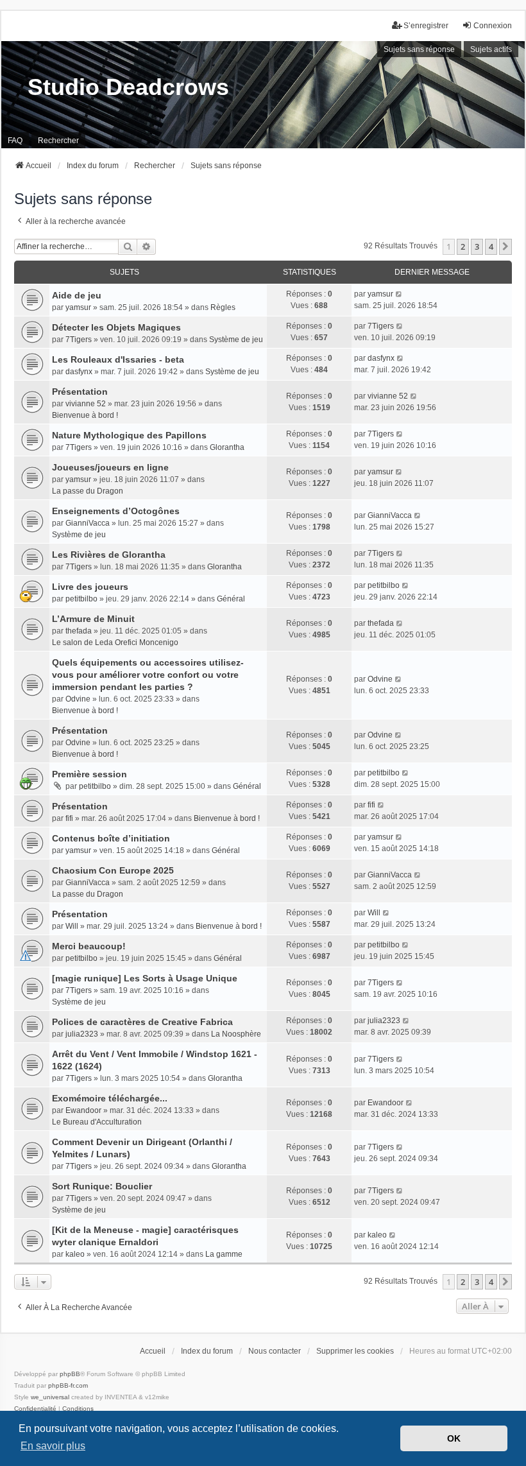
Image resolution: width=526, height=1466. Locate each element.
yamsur (78, 307)
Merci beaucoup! (89, 946)
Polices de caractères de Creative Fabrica (142, 1022)
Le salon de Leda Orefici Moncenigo (115, 642)
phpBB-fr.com (68, 1385)
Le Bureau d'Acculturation (97, 1121)
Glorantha (227, 447)
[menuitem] (35, 1409)
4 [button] (491, 246)
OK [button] (454, 1438)
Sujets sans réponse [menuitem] (419, 49)
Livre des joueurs (90, 587)
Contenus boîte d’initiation (111, 838)
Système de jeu (236, 339)
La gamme (223, 1254)
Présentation (80, 391)
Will (71, 926)
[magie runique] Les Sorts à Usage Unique (144, 978)
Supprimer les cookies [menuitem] (355, 1351)
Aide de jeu (76, 295)
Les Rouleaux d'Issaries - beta (118, 359)
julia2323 (81, 1034)
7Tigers (78, 339)
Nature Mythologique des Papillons (129, 435)
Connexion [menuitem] (492, 25)
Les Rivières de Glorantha (108, 554)
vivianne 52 (85, 403)
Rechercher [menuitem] (58, 140)
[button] (505, 246)
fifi (69, 818)
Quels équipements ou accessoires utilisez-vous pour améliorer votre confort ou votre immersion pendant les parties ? (148, 674)
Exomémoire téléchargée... (109, 1098)
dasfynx (78, 371)
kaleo (75, 1254)
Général (231, 598)
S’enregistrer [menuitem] (425, 25)
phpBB (70, 1373)
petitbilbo (81, 598)
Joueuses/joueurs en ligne (110, 467)
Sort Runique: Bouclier (102, 1186)
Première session (89, 774)
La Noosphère (236, 1034)
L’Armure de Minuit (93, 619)
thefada (78, 630)
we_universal (50, 1397)
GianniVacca (87, 523)
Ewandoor (83, 1110)
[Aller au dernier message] (399, 294)
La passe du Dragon (87, 491)
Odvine (77, 698)
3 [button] (477, 246)
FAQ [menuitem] (15, 140)
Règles (222, 307)
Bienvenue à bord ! (85, 415)
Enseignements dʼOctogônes (116, 511)
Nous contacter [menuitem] (274, 1351)
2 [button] (463, 246)
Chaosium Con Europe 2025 (113, 870)
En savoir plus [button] (53, 1445)
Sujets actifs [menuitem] (491, 49)
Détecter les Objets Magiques (116, 327)
